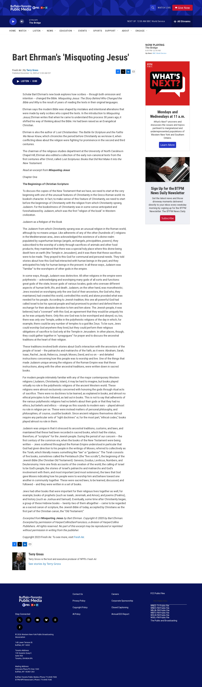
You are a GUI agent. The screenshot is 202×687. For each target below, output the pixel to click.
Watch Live (164, 8)
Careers (115, 594)
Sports (97, 31)
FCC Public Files (158, 593)
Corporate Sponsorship (122, 601)
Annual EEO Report (120, 614)
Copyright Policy (80, 607)
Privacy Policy (79, 601)
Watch (22, 31)
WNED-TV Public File (160, 606)
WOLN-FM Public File (160, 615)
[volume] (21, 21)
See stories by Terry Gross (45, 564)
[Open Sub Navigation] (29, 31)
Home (12, 31)
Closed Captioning (119, 607)
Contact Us (78, 594)
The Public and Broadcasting (164, 621)
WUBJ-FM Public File (160, 617)
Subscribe (167, 218)
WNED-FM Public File (160, 608)
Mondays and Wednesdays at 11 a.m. (167, 114)
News (50, 31)
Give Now (184, 7)
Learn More (167, 145)
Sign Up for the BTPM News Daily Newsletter (168, 190)
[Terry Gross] (19, 561)
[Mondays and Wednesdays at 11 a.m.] (168, 83)
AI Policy (76, 614)
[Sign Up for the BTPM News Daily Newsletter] (168, 169)
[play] (13, 21)
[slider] (26, 21)
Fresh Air (79, 537)
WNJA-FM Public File (160, 610)
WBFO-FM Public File (160, 613)
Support (110, 31)
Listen (37, 31)
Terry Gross (32, 70)
